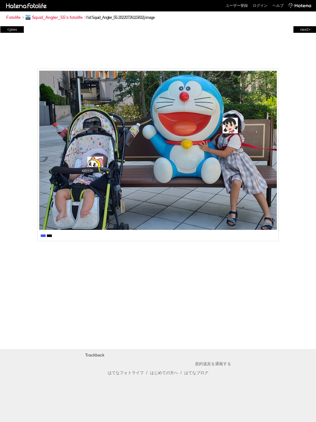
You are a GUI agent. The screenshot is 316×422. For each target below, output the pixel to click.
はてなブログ (196, 372)
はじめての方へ (164, 372)
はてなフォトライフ (126, 372)
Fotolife (13, 17)
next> (305, 29)
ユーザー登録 (237, 5)
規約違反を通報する (213, 363)
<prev (12, 29)
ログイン (260, 5)
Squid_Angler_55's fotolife (57, 17)
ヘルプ (278, 5)
